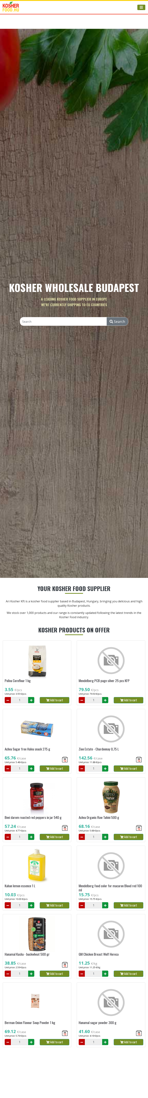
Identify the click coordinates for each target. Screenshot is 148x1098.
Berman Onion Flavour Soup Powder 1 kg (30, 1022)
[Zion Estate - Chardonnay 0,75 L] (111, 729)
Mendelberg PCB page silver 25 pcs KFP (104, 680)
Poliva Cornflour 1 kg (18, 680)
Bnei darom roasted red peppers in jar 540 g (33, 817)
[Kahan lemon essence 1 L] (37, 866)
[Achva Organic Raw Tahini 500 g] (111, 797)
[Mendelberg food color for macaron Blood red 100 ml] (111, 866)
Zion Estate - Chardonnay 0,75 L (99, 749)
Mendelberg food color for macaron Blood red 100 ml (110, 887)
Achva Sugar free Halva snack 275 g (27, 749)
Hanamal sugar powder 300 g (97, 1022)
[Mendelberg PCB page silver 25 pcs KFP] (111, 660)
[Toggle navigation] (141, 7)
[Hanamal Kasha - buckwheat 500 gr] (37, 934)
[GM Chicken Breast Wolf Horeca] (111, 934)
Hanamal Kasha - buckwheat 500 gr (27, 954)
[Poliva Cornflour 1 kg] (37, 660)
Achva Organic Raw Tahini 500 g (99, 817)
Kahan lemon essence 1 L (20, 885)
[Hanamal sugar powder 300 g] (111, 1002)
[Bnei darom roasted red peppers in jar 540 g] (37, 797)
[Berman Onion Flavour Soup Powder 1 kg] (37, 1002)
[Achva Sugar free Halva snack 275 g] (37, 729)
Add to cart (56, 700)
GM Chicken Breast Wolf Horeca (99, 954)
